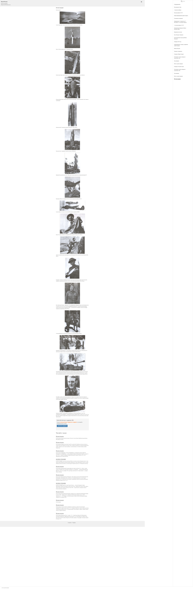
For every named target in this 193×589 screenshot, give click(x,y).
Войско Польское (177, 48)
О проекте (70, 522)
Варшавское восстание (178, 32)
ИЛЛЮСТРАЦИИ (61, 459)
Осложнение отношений (178, 18)
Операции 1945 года (177, 41)
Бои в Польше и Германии (178, 34)
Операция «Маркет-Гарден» (179, 54)
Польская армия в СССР (178, 12)
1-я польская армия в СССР (179, 25)
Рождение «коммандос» (178, 51)
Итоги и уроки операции (178, 63)
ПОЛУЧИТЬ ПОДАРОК (62, 425)
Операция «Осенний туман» (179, 66)
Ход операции (176, 60)
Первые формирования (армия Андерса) (181, 15)
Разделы (74, 522)
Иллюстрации (60, 436)
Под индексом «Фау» (177, 7)
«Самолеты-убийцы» (177, 9)
